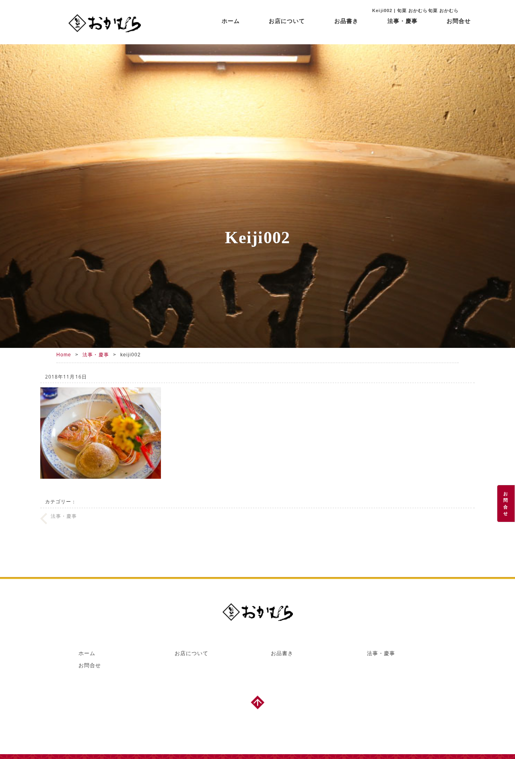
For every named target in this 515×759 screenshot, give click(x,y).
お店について (287, 21)
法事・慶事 (402, 21)
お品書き (346, 21)
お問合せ (459, 21)
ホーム (231, 21)
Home (63, 355)
